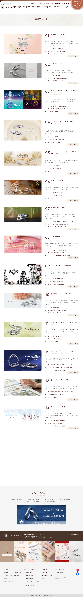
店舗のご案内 (45, 572)
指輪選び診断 (29, 572)
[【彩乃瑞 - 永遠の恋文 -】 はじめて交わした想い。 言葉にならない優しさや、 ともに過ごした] (62, 551)
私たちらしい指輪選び (29, 569)
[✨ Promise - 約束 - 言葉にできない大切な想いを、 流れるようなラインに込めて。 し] (76, 551)
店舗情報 (48, 3)
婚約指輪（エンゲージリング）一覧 (12, 572)
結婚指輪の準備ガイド (31, 575)
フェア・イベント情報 (47, 575)
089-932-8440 (62, 3)
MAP (75, 534)
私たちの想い (40, 3)
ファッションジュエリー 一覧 (11, 575)
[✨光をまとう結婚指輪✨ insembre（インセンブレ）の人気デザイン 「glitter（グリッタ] (48, 551)
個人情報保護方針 (61, 572)
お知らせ (33, 3)
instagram (7, 554)
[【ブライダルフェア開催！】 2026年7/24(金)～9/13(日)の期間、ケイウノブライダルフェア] (34, 551)
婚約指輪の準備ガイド (31, 578)
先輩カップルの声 (8, 581)
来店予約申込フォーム (60, 569)
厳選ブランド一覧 (8, 578)
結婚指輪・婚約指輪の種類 (32, 581)
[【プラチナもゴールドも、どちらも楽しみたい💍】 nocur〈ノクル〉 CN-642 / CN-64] (21, 551)
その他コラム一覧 (30, 585)
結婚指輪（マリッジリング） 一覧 (12, 569)
